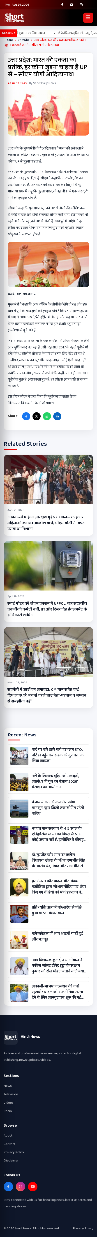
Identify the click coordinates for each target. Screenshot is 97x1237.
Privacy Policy (14, 1152)
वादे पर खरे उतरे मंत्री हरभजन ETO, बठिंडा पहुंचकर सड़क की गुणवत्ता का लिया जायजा (58, 755)
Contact (9, 1144)
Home (9, 40)
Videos (9, 1102)
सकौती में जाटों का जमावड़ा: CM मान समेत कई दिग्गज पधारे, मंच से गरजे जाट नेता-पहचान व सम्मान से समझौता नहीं (46, 695)
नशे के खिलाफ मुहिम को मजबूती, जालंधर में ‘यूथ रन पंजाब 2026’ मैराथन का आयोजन (55, 781)
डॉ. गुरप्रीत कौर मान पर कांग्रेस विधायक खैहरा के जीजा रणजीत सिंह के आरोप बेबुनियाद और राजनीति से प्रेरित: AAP (58, 860)
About (8, 1135)
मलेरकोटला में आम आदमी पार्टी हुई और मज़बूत (57, 936)
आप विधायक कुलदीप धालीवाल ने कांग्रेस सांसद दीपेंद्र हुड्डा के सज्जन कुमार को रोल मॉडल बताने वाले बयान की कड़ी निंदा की (59, 965)
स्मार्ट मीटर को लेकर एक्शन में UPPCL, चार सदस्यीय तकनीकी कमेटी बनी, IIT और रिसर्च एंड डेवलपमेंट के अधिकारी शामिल (47, 609)
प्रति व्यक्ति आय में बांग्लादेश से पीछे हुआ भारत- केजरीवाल (57, 910)
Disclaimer (11, 1160)
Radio (8, 1111)
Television (11, 1094)
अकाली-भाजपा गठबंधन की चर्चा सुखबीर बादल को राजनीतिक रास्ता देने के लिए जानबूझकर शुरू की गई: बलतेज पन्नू (57, 992)
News (8, 1086)
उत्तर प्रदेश (23, 40)
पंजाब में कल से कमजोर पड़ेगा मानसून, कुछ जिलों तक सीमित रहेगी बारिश (58, 808)
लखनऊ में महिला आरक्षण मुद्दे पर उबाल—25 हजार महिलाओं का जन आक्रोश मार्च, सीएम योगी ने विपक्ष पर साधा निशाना (46, 523)
